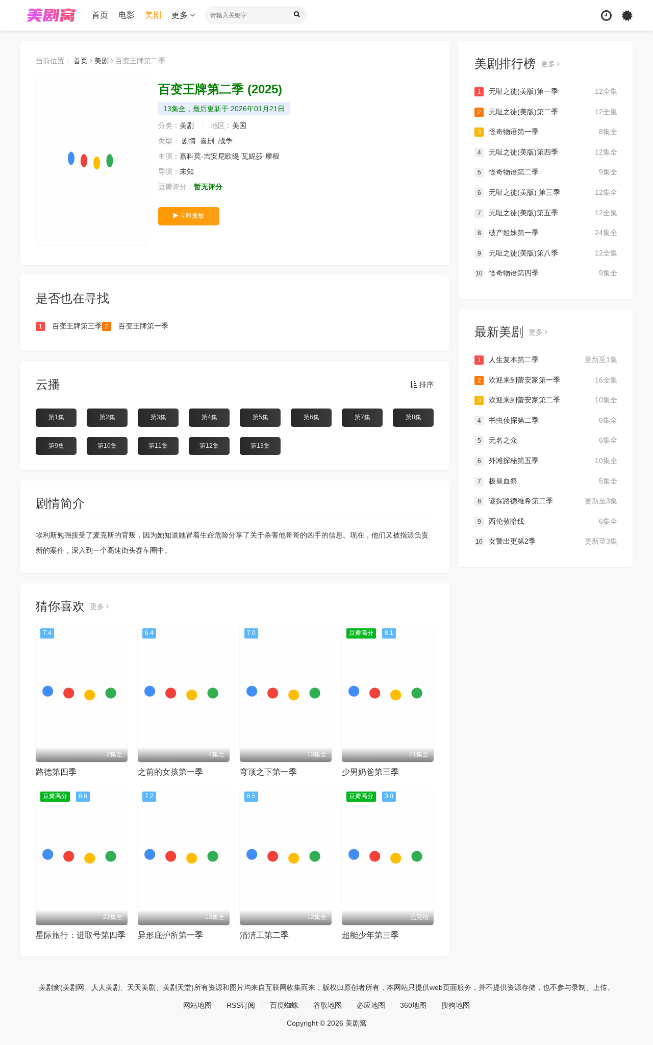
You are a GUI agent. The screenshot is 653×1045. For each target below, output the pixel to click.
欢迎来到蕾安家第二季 (547, 400)
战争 (225, 141)
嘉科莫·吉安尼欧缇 (209, 156)
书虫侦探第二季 (547, 420)
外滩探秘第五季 (547, 460)
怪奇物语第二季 (547, 172)
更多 (180, 15)
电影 (126, 15)
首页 (100, 15)
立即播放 (191, 215)
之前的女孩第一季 (170, 772)
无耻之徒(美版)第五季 (547, 213)
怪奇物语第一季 (547, 132)
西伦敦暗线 (547, 521)
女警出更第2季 (546, 541)
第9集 (56, 445)
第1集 (56, 417)
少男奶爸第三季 (370, 772)
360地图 (413, 1005)
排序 (425, 384)
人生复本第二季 (547, 359)
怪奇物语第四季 (546, 273)
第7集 (362, 417)
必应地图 (371, 1005)
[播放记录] (606, 15)
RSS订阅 (241, 1005)
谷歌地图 (327, 1005)
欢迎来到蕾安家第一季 (547, 380)
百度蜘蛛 (284, 1005)
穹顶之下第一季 (268, 772)
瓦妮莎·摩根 (260, 156)
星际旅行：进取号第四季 (80, 935)
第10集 (107, 445)
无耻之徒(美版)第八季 (547, 253)
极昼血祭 (547, 481)
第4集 (209, 417)
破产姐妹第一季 (547, 232)
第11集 (158, 445)
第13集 (260, 445)
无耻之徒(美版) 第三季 (547, 192)
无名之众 (547, 440)
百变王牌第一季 (136, 326)
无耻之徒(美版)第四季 (547, 152)
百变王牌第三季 (70, 326)
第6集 (311, 417)
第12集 (209, 445)
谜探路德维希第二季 (547, 501)
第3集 (158, 417)
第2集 (107, 417)
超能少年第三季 (370, 935)
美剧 (153, 15)
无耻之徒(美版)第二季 (547, 112)
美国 (239, 125)
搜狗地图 (455, 1005)
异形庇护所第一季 (170, 935)
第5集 (260, 417)
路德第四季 (56, 772)
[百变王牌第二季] (92, 161)
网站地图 (197, 1005)
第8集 (413, 417)
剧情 (189, 141)
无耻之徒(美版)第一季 (547, 91)
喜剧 (207, 141)
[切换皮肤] (627, 15)
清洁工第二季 (264, 935)
